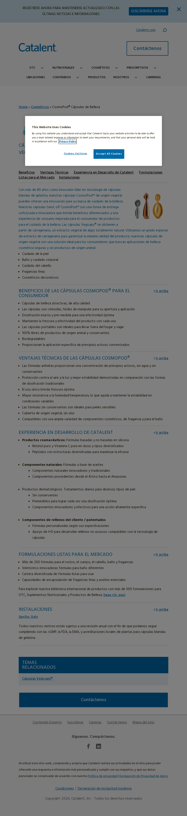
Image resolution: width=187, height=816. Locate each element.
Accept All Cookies (109, 154)
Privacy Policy (67, 141)
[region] (93, 141)
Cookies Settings (75, 153)
